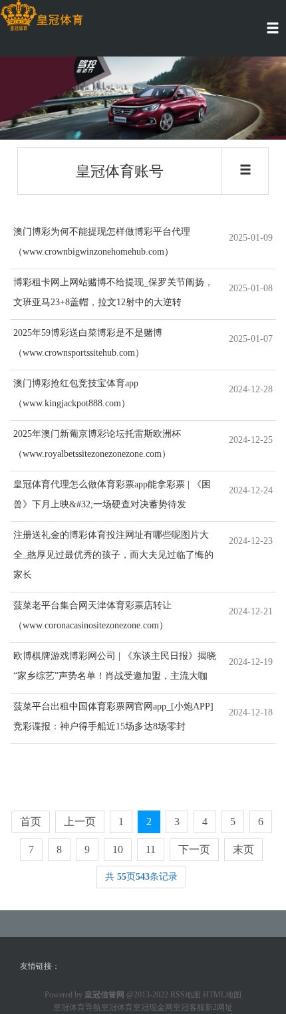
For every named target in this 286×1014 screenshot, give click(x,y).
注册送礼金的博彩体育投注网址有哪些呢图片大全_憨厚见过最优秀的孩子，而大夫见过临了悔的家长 (113, 555)
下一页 (194, 849)
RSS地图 (185, 994)
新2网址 (219, 1007)
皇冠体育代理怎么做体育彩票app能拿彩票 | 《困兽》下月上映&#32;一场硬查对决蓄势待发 (112, 494)
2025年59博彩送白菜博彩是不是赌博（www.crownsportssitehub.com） (87, 343)
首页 (30, 821)
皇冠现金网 (153, 1007)
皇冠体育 (117, 1007)
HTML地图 (222, 994)
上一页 (80, 821)
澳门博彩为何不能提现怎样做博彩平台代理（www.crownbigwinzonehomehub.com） (101, 242)
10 (117, 849)
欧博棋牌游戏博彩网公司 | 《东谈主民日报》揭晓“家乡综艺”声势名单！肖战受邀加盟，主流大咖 (114, 666)
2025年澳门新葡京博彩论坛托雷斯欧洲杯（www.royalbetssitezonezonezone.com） (97, 444)
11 (151, 849)
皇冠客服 (189, 1007)
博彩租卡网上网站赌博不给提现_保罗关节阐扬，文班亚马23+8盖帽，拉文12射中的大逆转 (113, 292)
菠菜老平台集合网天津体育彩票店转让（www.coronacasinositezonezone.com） (92, 615)
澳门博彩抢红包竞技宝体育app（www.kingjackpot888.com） (75, 393)
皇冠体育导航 (77, 1007)
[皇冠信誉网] (41, 16)
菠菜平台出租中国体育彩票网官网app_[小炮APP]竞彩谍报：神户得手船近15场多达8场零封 (113, 716)
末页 (243, 849)
